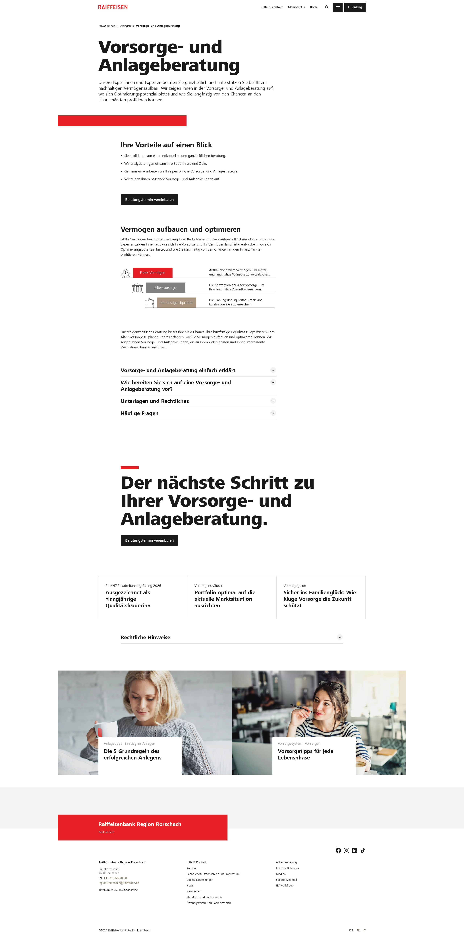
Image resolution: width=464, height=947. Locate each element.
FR (358, 930)
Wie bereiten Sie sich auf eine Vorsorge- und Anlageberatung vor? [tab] (177, 385)
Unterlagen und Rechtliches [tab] (155, 401)
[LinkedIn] (354, 850)
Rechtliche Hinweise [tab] (145, 637)
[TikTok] (363, 850)
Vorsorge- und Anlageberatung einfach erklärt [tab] (179, 370)
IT (364, 930)
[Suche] (326, 7)
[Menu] (338, 7)
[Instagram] (346, 850)
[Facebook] (338, 850)
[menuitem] (272, 7)
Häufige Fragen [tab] (140, 413)
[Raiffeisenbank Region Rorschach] (113, 7)
